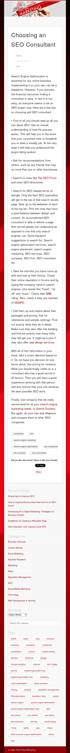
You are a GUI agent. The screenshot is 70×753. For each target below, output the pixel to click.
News (10, 571)
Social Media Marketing (19, 588)
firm (31, 433)
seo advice (16, 715)
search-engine (17, 702)
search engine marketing (25, 440)
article (13, 638)
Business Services (17, 541)
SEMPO (19, 302)
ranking (27, 689)
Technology (13, 594)
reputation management (48, 689)
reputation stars (39, 696)
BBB (48, 293)
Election (14, 657)
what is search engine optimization (26, 734)
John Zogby (52, 664)
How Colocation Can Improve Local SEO (27, 526)
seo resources (17, 721)
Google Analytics (18, 664)
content (31, 651)
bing (38, 638)
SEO (18, 66)
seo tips (34, 721)
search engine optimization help (25, 708)
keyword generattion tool (22, 676)
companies (19, 433)
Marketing (12, 565)
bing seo (50, 638)
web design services (41, 342)
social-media (50, 721)
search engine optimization (26, 446)
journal (14, 670)
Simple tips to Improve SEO (21, 496)
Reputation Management (19, 577)
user (38, 727)
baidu (25, 638)
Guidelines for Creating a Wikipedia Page (27, 520)
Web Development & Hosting (21, 600)
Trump (13, 727)
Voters (50, 727)
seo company (20, 452)
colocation (30, 645)
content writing (48, 651)
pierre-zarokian (41, 683)
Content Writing (15, 547)
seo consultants (39, 452)
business (15, 645)
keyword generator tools (35, 670)
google (44, 657)
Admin (19, 55)
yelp (13, 740)
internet (36, 664)
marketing (44, 676)
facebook (29, 657)
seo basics (49, 715)
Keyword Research (17, 559)
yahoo (51, 734)
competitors (16, 651)
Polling (14, 689)
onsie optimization (19, 683)
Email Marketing (15, 553)
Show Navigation (54, 29)
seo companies (51, 446)
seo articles (33, 715)
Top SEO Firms (47, 178)
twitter (26, 727)
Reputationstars (18, 696)
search (56, 696)
